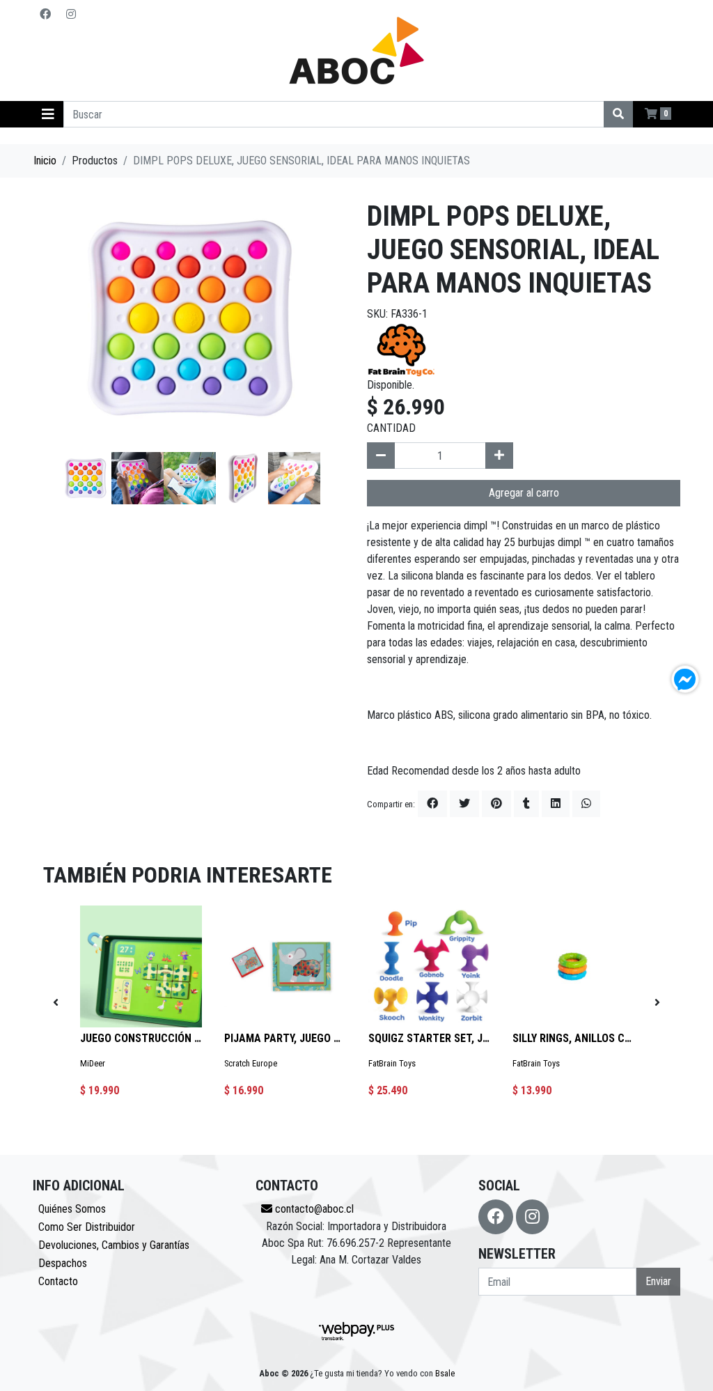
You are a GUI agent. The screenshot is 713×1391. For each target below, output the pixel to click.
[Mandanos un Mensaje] (685, 679)
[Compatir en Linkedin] (556, 804)
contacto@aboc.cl (313, 1208)
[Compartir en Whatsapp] (586, 804)
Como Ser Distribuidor (86, 1227)
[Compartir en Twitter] (464, 804)
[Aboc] (356, 50)
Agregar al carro (524, 492)
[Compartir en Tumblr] (526, 804)
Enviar (658, 1281)
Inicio (44, 160)
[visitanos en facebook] (45, 14)
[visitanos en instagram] (71, 14)
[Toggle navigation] (48, 114)
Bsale (445, 1373)
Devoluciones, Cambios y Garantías (113, 1245)
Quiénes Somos (72, 1208)
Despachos (62, 1263)
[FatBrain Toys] (402, 348)
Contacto (58, 1281)
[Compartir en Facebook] (432, 804)
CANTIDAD (391, 428)
